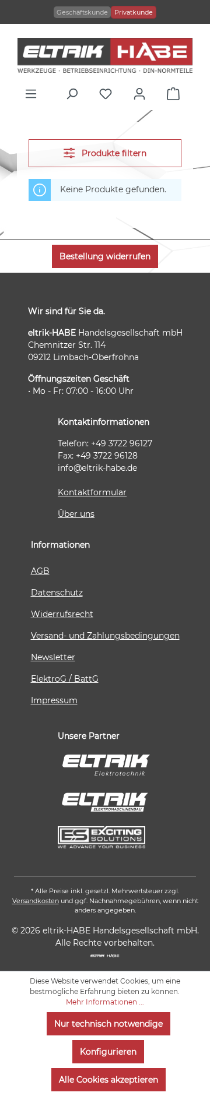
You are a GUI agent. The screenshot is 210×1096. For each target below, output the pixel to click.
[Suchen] (75, 93)
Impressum (54, 700)
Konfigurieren (108, 1051)
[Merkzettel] (108, 93)
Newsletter (53, 657)
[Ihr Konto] (142, 93)
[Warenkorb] (176, 93)
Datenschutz (57, 592)
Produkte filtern (112, 153)
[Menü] (34, 93)
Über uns (76, 514)
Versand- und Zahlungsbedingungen (105, 635)
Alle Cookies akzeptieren (108, 1079)
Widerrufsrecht (62, 614)
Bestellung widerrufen (105, 256)
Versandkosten (35, 901)
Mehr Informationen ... (105, 1002)
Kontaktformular (92, 492)
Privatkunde (133, 12)
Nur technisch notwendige (108, 1024)
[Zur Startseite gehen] (105, 55)
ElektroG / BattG (65, 679)
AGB (40, 571)
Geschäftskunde (82, 12)
